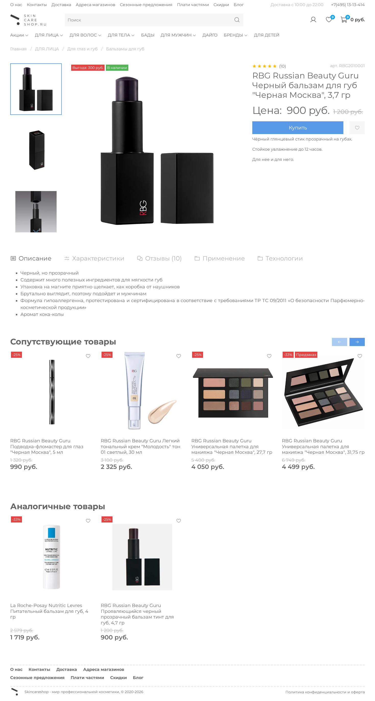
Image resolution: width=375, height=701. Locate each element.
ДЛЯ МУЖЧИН (176, 35)
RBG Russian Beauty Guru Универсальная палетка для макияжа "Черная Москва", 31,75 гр (323, 446)
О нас (16, 4)
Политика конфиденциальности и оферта (325, 692)
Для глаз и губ (82, 48)
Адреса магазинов (95, 4)
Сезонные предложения (146, 4)
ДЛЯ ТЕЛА (119, 35)
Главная (18, 48)
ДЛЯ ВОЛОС (83, 35)
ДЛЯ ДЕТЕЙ (266, 35)
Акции (17, 35)
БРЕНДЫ (233, 35)
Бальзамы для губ (125, 48)
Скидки (221, 4)
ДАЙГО (210, 35)
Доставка (61, 4)
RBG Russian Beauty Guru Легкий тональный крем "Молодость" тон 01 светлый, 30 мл (140, 446)
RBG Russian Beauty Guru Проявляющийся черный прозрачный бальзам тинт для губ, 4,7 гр (137, 614)
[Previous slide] (80, 150)
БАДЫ (148, 35)
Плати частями (193, 4)
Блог (239, 4)
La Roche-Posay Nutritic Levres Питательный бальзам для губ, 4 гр (49, 611)
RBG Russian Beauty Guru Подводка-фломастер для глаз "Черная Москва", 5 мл (46, 446)
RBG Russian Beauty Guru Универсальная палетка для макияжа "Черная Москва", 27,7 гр (231, 446)
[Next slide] (36, 231)
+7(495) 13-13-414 (348, 4)
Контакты (37, 4)
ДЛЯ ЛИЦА (47, 35)
